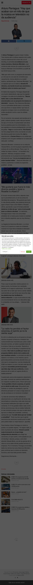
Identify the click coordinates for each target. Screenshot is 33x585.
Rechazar (23, 251)
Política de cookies (6, 248)
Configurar (5, 251)
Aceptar (28, 251)
